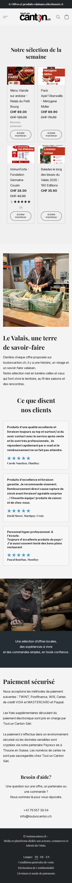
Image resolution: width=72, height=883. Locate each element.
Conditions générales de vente (36, 862)
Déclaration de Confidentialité (36, 868)
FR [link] (36, 857)
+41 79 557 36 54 (36, 810)
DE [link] (42, 857)
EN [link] (48, 857)
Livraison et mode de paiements (36, 873)
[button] (36, 17)
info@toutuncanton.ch (36, 816)
